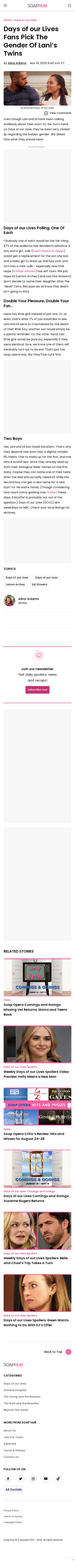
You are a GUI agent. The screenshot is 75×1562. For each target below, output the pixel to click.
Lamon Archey (15, 584)
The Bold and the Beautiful (21, 1403)
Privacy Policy (11, 1510)
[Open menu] (5, 6)
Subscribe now (37, 689)
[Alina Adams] (11, 600)
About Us (10, 1430)
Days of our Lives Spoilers (20, 1067)
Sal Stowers (39, 584)
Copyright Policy (13, 1522)
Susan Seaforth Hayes (48, 251)
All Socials (13, 1489)
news (7, 1000)
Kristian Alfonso (24, 271)
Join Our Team (13, 1437)
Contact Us (11, 1457)
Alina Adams (17, 63)
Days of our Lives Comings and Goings (29, 1191)
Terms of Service (13, 1516)
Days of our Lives (17, 577)
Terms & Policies (14, 1450)
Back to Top (53, 1352)
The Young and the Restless (22, 1396)
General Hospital (15, 1390)
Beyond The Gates (16, 1410)
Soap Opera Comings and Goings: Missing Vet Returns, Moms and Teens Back (35, 1009)
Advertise (10, 1444)
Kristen (52, 492)
